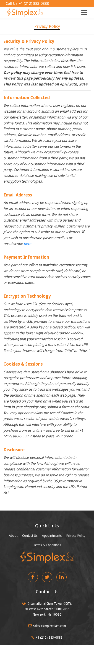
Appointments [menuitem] (52, 535)
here (27, 244)
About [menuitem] (13, 535)
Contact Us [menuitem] (29, 535)
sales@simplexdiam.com (49, 626)
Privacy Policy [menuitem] (75, 535)
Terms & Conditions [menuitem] (47, 545)
